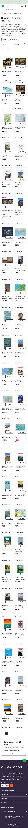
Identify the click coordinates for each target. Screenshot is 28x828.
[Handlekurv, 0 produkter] (22, 6)
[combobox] (14, 9)
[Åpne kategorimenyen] (25, 6)
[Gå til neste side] (24, 733)
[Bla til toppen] (24, 760)
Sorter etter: (8, 49)
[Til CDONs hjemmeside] (2, 6)
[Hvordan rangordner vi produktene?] (2, 48)
